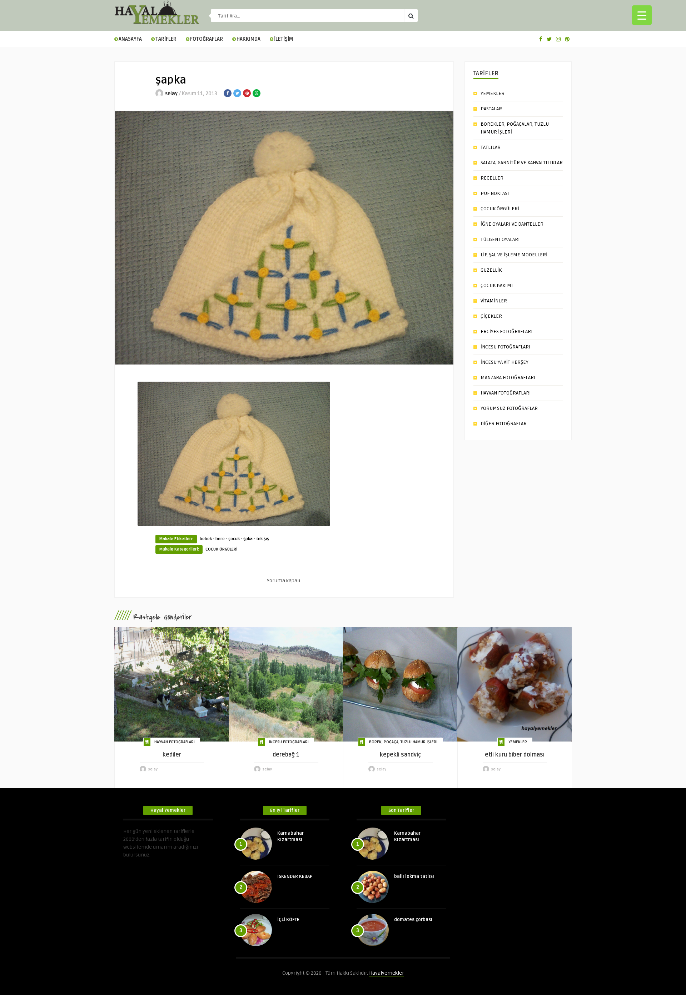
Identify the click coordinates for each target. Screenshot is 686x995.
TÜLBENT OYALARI (500, 239)
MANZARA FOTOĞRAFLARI (508, 378)
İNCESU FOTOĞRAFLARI (506, 347)
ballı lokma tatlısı (414, 876)
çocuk (234, 539)
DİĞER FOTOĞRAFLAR (504, 424)
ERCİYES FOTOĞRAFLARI (507, 331)
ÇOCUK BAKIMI (497, 285)
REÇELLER (492, 178)
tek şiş (262, 539)
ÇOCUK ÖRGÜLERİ (221, 549)
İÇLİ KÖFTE (288, 920)
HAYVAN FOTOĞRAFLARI (506, 393)
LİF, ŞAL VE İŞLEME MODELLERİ (514, 255)
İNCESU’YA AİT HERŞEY (504, 362)
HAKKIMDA (248, 39)
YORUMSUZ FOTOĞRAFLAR (509, 408)
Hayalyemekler (386, 973)
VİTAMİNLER (494, 301)
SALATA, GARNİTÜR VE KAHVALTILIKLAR (522, 163)
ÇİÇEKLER (491, 316)
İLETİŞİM (283, 39)
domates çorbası (413, 920)
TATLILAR (491, 147)
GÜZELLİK (491, 270)
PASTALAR (491, 109)
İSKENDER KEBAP (295, 876)
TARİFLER (166, 39)
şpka (248, 539)
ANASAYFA (130, 39)
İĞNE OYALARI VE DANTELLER (512, 224)
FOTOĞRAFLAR (206, 39)
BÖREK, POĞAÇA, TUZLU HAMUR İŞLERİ (403, 742)
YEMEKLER (492, 93)
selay (171, 94)
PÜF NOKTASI (495, 193)
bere (220, 539)
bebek (206, 539)
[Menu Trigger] (642, 15)
